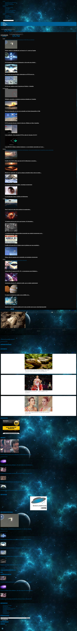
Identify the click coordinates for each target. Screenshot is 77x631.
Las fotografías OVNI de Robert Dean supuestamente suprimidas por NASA (18, 490)
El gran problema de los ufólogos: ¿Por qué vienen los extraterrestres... (16, 464)
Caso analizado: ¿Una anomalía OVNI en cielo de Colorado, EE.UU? (21, 135)
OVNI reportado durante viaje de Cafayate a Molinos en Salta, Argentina (22, 123)
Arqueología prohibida (9, 7)
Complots (4, 13)
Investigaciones (5, 5)
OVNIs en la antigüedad (9, 4)
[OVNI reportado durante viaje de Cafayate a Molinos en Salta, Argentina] (11, 120)
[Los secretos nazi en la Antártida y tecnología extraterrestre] (11, 182)
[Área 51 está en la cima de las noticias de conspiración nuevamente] (11, 207)
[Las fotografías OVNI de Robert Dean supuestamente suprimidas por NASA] (3, 488)
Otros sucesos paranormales (10, 12)
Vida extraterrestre (8, 18)
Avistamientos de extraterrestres (10, 2)
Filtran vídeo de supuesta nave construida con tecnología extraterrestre (21, 257)
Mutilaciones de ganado (9, 11)
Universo (6, 17)
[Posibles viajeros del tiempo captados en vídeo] (3, 479)
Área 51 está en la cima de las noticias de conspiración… (18, 209)
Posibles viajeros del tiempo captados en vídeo (11, 481)
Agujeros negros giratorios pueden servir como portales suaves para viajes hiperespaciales (25, 306)
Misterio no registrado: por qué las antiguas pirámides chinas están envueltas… (23, 172)
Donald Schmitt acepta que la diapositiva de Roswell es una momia (15, 454)
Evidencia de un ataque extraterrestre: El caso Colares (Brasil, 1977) (16, 473)
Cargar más (2, 567)
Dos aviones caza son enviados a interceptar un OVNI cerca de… (20, 74)
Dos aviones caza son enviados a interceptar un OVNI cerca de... (15, 547)
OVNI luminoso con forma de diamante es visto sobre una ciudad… (20, 62)
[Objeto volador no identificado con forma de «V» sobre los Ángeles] (11, 48)
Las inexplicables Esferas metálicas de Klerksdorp (16, 196)
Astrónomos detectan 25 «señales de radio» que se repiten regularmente (21, 283)
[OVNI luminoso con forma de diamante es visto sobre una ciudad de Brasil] (11, 60)
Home (4, 22)
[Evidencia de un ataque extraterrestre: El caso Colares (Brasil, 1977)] (3, 471)
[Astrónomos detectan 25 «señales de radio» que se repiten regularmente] (11, 280)
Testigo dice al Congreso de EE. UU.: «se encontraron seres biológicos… (21, 271)
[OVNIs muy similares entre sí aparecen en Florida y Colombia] (11, 84)
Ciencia (4, 14)
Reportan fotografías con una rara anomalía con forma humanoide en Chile (22, 111)
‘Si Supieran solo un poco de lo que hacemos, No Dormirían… (19, 221)
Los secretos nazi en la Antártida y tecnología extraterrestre (18, 184)
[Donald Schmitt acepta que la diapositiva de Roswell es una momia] (9, 452)
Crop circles (7, 9)
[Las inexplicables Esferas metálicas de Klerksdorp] (11, 194)
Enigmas (4, 6)
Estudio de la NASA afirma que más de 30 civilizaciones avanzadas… (21, 160)
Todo (6, 39)
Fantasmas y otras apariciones (10, 10)
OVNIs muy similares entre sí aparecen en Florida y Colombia (19, 86)
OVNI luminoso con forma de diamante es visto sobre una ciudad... (15, 539)
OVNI (4, 1)
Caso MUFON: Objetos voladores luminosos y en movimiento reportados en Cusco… (24, 146)
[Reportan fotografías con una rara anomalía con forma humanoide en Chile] (11, 108)
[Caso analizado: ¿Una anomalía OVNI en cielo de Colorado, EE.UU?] (11, 132)
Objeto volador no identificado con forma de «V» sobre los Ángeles (20, 50)
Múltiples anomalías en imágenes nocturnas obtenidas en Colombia (20, 99)
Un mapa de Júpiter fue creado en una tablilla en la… (17, 295)
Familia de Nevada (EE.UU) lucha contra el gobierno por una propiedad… (22, 245)
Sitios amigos (5, 24)
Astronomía (7, 15)
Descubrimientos (8, 16)
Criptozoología (7, 8)
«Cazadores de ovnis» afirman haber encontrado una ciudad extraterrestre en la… (24, 233)
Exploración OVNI (3, 341)
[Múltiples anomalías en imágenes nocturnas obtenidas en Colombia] (11, 97)
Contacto (4, 25)
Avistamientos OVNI (9, 3)
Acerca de (4, 23)
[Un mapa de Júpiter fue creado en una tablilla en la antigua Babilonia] (11, 292)
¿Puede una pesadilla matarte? (7, 339)
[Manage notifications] (2, 628)
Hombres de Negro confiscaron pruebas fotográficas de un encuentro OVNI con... (19, 564)
